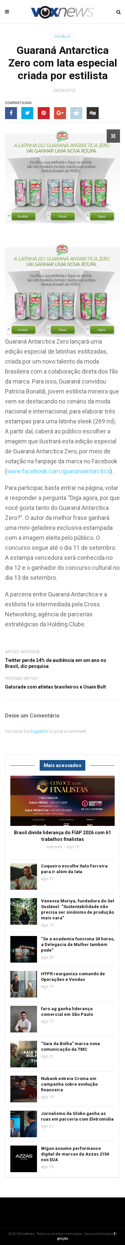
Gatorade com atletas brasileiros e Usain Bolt (55, 687)
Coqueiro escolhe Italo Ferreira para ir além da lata (74, 868)
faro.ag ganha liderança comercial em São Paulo (67, 1011)
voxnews (54, 847)
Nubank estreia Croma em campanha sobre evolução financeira (69, 1084)
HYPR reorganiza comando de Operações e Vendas (73, 976)
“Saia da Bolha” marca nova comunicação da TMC (70, 1046)
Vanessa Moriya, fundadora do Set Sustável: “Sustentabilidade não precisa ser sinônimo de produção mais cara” (77, 909)
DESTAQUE (62, 37)
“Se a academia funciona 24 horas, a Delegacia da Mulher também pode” (78, 944)
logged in (39, 731)
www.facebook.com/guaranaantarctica (58, 471)
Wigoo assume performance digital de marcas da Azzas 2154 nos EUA (75, 1154)
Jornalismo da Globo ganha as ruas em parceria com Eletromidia (77, 1116)
